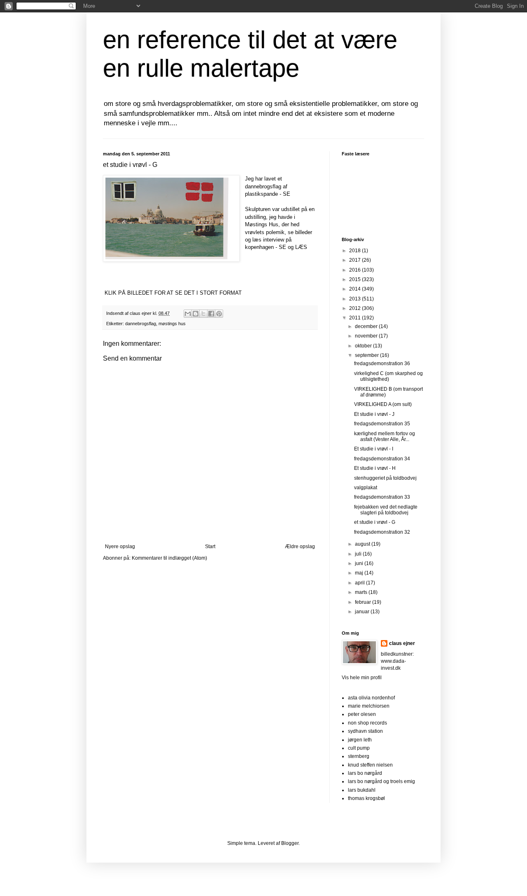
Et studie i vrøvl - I (373, 449)
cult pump (359, 748)
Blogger (289, 843)
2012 (355, 308)
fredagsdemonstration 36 (382, 363)
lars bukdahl (361, 790)
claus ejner (402, 643)
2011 (355, 318)
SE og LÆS (293, 247)
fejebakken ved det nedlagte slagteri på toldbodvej (385, 510)
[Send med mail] (188, 314)
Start (210, 546)
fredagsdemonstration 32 (382, 532)
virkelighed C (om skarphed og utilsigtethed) (388, 376)
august (363, 544)
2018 (355, 250)
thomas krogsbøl (366, 798)
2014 (355, 289)
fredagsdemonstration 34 (382, 459)
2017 (355, 260)
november (367, 336)
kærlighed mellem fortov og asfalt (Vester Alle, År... (384, 436)
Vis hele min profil (362, 677)
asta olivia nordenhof (371, 698)
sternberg (358, 756)
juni (359, 563)
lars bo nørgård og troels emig (381, 781)
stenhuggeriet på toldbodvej (385, 478)
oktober (364, 346)
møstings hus (172, 323)
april (360, 583)
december (367, 326)
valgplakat (365, 487)
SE (286, 194)
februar (363, 602)
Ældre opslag (300, 546)
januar (363, 612)
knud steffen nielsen (370, 765)
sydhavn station (365, 731)
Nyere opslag (120, 546)
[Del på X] (203, 314)
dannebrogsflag (140, 323)
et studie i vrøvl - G (374, 522)
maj (359, 573)
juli (359, 554)
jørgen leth (360, 740)
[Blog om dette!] (195, 314)
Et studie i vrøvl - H (375, 468)
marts (361, 592)
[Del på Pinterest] (219, 314)
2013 (355, 299)
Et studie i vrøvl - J (374, 414)
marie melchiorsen (368, 706)
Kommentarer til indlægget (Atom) (169, 558)
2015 (355, 279)
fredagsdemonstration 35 (382, 424)
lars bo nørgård (365, 773)
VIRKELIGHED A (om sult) (383, 404)
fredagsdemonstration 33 (382, 497)
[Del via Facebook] (211, 314)
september (367, 355)
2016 (355, 270)
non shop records (367, 723)
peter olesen (362, 714)
